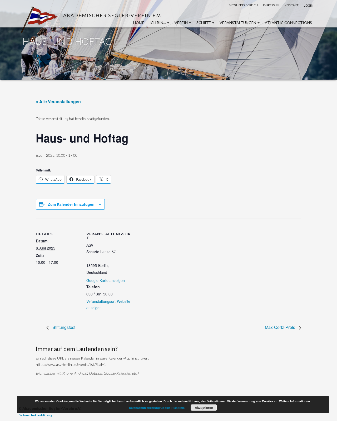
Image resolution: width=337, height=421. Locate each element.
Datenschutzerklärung (35, 415)
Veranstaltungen (238, 22)
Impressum (271, 5)
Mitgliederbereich (243, 5)
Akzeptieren (204, 407)
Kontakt (292, 5)
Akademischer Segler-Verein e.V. (112, 15)
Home (138, 22)
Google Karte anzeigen (105, 280)
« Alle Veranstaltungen (58, 101)
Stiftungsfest (63, 327)
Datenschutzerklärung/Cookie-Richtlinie (157, 408)
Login (308, 5)
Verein (182, 22)
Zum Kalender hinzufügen (71, 204)
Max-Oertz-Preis (280, 327)
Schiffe (204, 22)
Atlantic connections (288, 22)
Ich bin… (158, 22)
